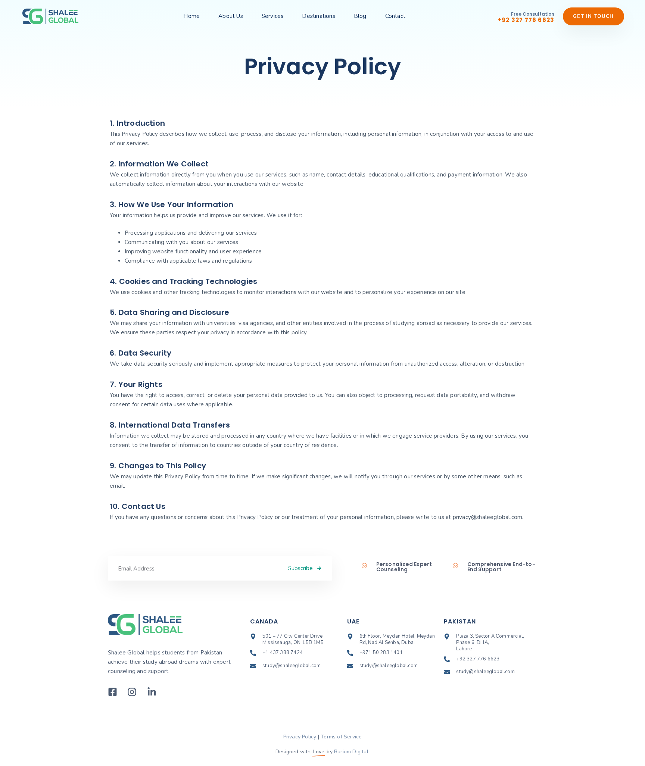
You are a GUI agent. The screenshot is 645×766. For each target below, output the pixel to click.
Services (273, 16)
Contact (395, 16)
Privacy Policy (300, 736)
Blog (360, 16)
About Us (230, 16)
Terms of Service (341, 736)
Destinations (318, 16)
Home (191, 16)
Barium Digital (351, 751)
